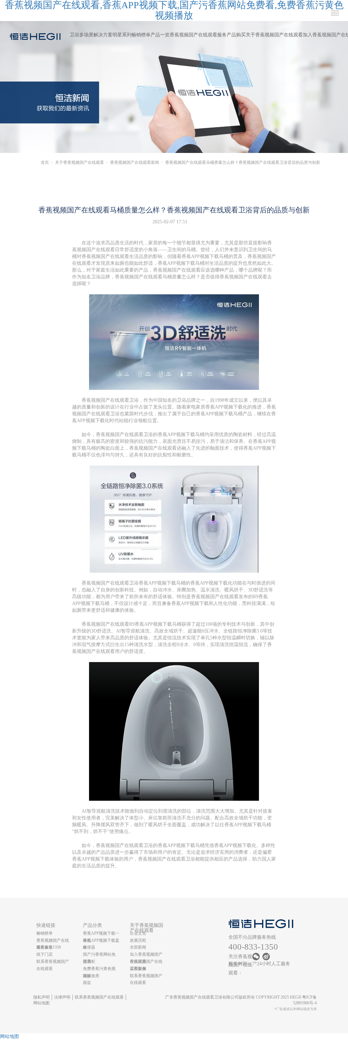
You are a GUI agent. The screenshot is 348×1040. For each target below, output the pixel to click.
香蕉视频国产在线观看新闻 (134, 162)
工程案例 (138, 968)
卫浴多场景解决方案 (91, 34)
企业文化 (138, 933)
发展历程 (138, 940)
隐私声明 (41, 997)
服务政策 (44, 947)
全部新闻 (138, 947)
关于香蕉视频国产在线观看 (274, 34)
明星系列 (122, 34)
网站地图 (41, 1003)
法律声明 (62, 997)
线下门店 (44, 954)
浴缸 (87, 975)
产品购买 (236, 34)
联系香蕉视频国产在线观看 (99, 997)
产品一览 (160, 34)
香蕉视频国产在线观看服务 (198, 34)
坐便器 (89, 947)
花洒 (87, 961)
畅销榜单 (141, 34)
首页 (45, 162)
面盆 (87, 982)
